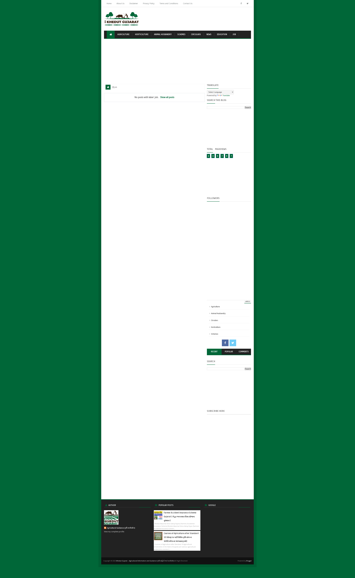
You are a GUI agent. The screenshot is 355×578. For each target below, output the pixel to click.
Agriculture (123, 34)
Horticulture (141, 34)
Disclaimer (133, 3)
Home (108, 3)
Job (234, 34)
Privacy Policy (148, 3)
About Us (120, 3)
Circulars (196, 34)
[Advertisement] (200, 17)
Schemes (181, 34)
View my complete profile (114, 532)
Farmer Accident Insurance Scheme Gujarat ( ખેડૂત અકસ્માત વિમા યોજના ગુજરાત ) (180, 517)
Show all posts (167, 97)
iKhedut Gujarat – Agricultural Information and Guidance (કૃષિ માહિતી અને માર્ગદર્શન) (145, 561)
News (208, 34)
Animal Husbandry (163, 34)
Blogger (249, 561)
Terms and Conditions (168, 3)
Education (222, 34)
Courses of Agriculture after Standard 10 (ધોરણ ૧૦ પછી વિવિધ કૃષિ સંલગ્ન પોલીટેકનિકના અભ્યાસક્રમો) (181, 537)
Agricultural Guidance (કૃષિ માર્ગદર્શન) (121, 528)
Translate (226, 95)
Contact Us (187, 3)
